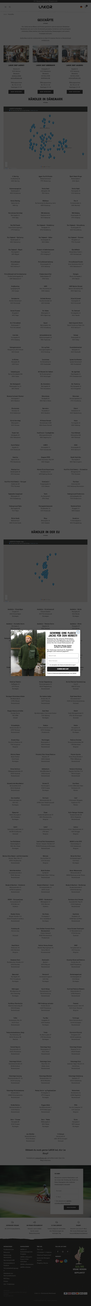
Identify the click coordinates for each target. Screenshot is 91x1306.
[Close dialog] (77, 632)
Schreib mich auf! (63, 669)
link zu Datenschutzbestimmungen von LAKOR (62, 673)
